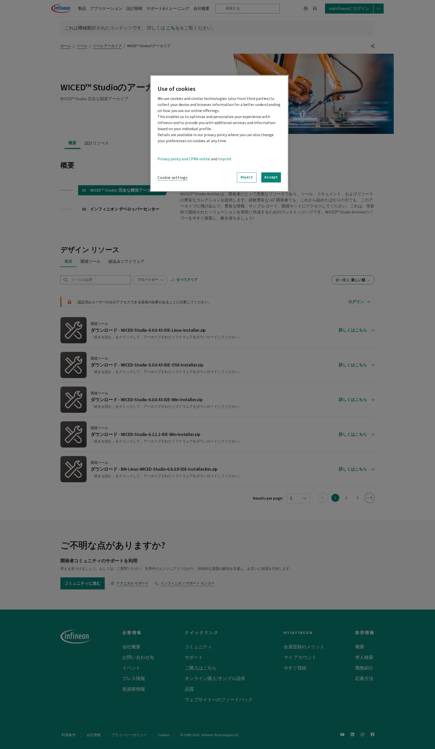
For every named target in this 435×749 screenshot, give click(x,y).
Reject (247, 177)
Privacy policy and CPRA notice (184, 159)
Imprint (225, 159)
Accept (271, 177)
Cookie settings (173, 177)
